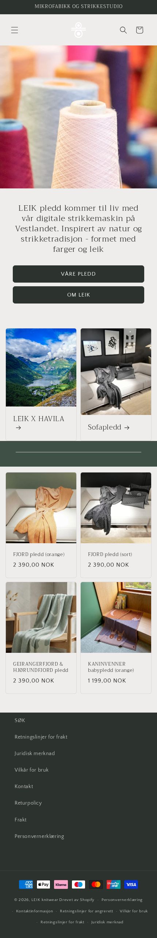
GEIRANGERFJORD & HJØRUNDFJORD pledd (41, 667)
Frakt (21, 820)
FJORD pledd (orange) (38, 555)
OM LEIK (78, 295)
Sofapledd (105, 427)
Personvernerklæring (39, 836)
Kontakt (24, 787)
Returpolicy (28, 803)
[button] (15, 30)
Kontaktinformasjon (34, 911)
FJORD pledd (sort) (110, 555)
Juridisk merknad (35, 754)
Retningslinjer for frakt (41, 737)
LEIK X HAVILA (39, 420)
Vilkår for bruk (32, 770)
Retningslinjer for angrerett (86, 911)
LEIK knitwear (44, 900)
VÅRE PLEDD (78, 274)
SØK (20, 721)
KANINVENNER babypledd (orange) (111, 667)
